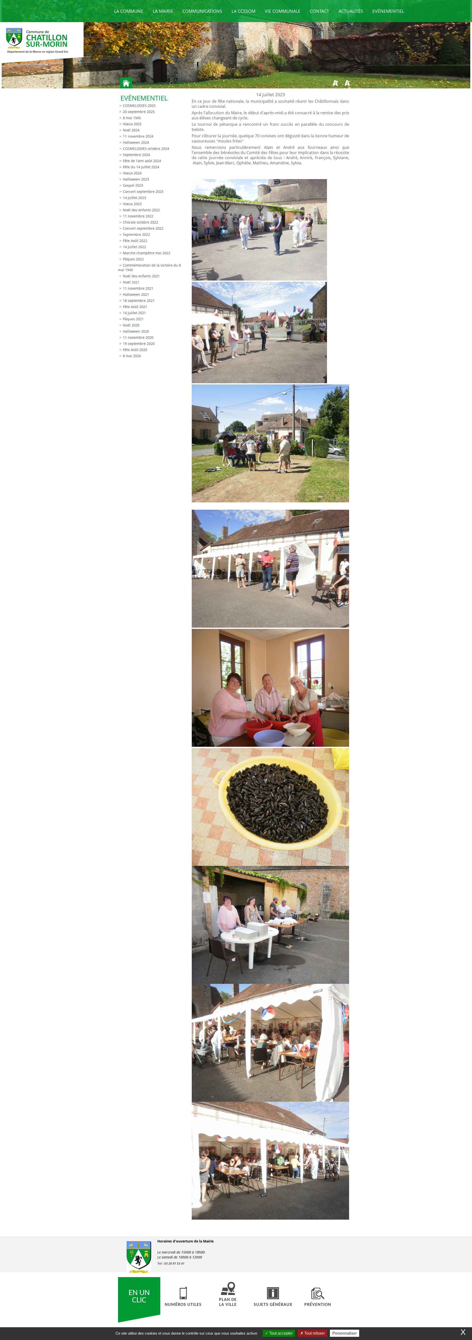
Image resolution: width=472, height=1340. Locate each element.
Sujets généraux (273, 1304)
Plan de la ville (228, 1302)
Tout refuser (314, 1333)
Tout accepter (280, 1333)
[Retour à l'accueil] (126, 82)
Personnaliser (344, 1333)
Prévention (317, 1304)
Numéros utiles (183, 1304)
